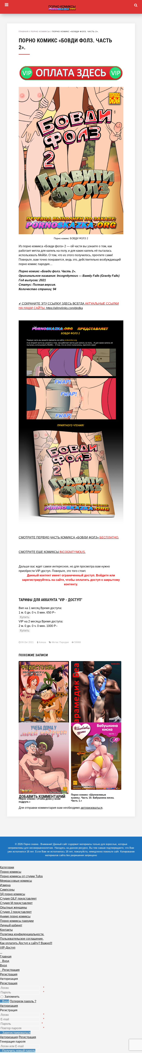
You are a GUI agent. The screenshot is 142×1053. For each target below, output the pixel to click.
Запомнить (11, 996)
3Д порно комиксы (12, 894)
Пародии (64, 642)
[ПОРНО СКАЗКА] (71, 7)
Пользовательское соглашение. (21, 938)
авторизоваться (91, 807)
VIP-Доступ (7, 947)
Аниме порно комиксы (15, 916)
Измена (5, 885)
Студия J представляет (16, 912)
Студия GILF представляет (18, 898)
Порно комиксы (40, 31)
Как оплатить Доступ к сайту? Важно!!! (26, 943)
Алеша (42, 642)
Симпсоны (7, 889)
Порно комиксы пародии (17, 920)
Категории (7, 867)
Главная (23, 31)
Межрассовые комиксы (16, 880)
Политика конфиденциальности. (22, 934)
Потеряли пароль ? (23, 1001)
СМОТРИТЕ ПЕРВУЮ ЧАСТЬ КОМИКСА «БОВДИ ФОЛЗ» (69, 537)
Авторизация (9, 1005)
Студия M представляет (16, 903)
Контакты (6, 929)
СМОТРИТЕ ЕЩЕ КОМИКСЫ (52, 552)
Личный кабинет (11, 925)
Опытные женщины (13, 907)
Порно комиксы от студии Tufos (21, 876)
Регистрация (8, 983)
